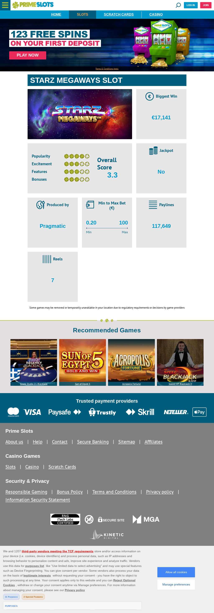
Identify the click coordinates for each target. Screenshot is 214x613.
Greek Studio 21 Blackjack (33, 383)
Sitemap (126, 442)
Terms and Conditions (114, 492)
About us (14, 442)
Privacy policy (160, 492)
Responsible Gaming (26, 492)
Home (56, 14)
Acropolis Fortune (131, 383)
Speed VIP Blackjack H (180, 383)
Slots (82, 14)
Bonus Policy (70, 492)
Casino (156, 14)
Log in (191, 5)
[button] (5, 5)
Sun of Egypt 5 (82, 383)
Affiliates (154, 442)
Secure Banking (93, 442)
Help (37, 442)
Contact (60, 442)
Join (206, 5)
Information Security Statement (37, 500)
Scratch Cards (119, 14)
